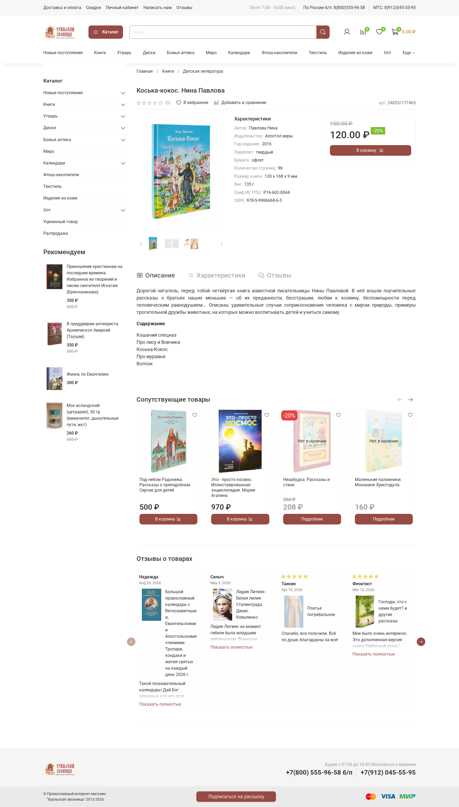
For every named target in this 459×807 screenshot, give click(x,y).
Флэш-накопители (279, 52)
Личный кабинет (122, 7)
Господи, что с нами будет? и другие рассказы (393, 611)
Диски (149, 52)
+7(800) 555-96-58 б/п (319, 772)
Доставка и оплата (62, 7)
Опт (387, 52)
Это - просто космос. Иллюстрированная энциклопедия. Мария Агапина (233, 487)
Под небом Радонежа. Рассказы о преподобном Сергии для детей (164, 485)
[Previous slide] (145, 171)
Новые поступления (63, 52)
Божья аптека (180, 52)
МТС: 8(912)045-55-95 (394, 7)
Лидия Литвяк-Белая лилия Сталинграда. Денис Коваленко (251, 604)
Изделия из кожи (355, 52)
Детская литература (203, 71)
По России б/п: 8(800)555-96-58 (334, 7)
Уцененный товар (60, 221)
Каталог (110, 31)
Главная (145, 71)
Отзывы (184, 7)
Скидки (93, 7)
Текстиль (318, 52)
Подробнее (312, 519)
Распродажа (55, 233)
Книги (100, 52)
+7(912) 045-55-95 (388, 772)
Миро (211, 52)
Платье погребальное (321, 611)
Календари (239, 52)
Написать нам (157, 7)
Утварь (124, 52)
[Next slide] (217, 171)
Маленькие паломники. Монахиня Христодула (378, 482)
